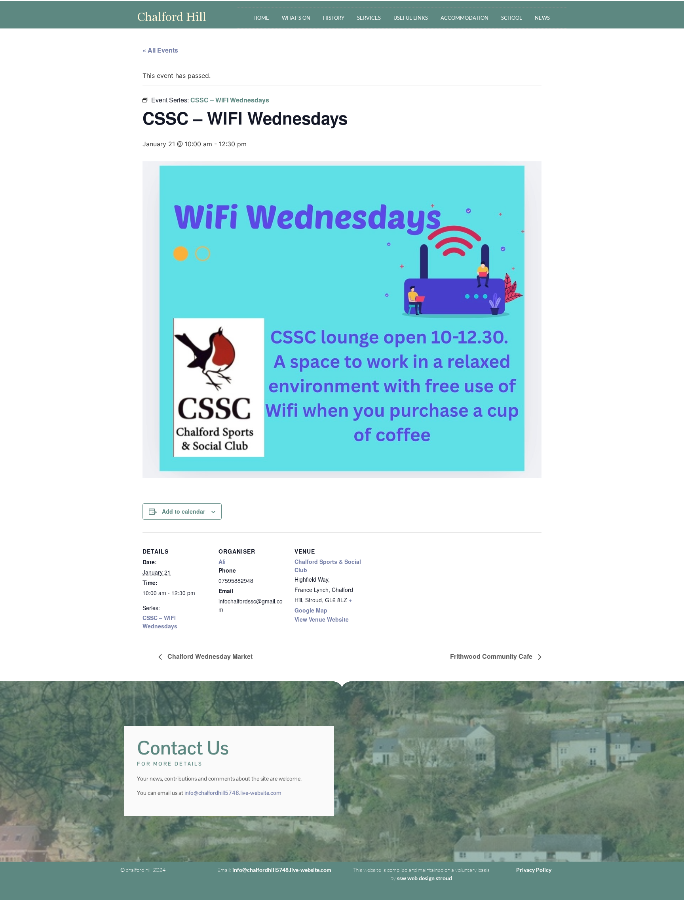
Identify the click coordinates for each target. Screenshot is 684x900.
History (333, 18)
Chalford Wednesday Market (209, 656)
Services (369, 18)
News (542, 18)
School (511, 18)
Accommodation (464, 18)
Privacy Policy (533, 869)
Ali (222, 561)
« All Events (160, 50)
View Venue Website (321, 619)
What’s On (296, 18)
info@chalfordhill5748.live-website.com (232, 792)
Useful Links (410, 18)
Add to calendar (183, 511)
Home (261, 18)
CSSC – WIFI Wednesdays (159, 622)
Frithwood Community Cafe (492, 656)
